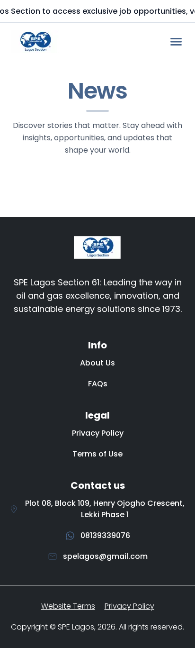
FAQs (97, 383)
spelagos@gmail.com (105, 556)
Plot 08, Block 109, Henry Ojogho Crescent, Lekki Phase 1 (105, 509)
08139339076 (105, 535)
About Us (97, 362)
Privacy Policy (98, 433)
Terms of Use (97, 453)
